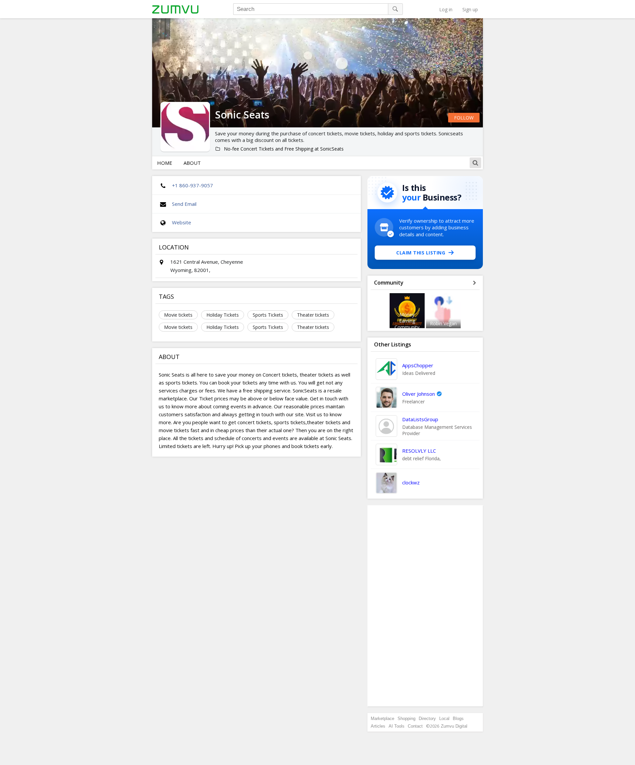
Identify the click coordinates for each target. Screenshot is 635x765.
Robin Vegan (443, 323)
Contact (415, 726)
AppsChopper (417, 365)
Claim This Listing (420, 252)
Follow (464, 117)
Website (181, 222)
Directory (427, 718)
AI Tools (396, 726)
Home (164, 162)
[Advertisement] (425, 606)
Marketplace (382, 718)
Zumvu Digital (454, 726)
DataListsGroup (420, 419)
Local (444, 718)
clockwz (411, 482)
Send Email (184, 204)
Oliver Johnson (418, 393)
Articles (378, 726)
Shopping (406, 718)
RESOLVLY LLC (419, 450)
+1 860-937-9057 (192, 185)
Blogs (458, 718)
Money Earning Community (407, 320)
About (192, 162)
